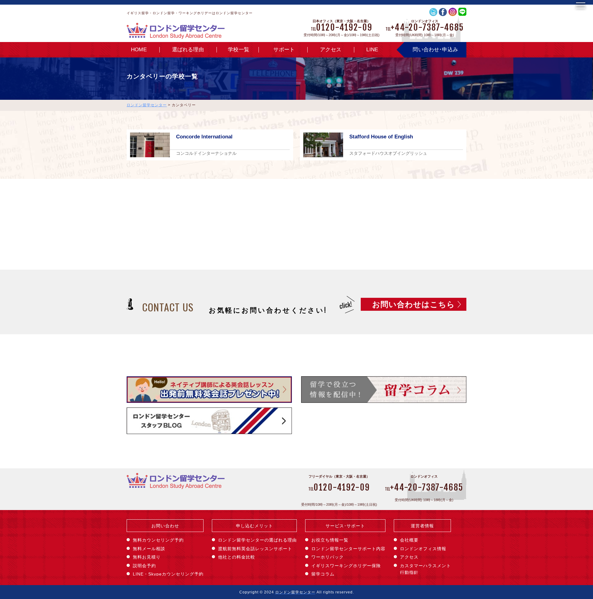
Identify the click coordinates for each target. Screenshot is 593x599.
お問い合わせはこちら (413, 304)
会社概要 (409, 540)
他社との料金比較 (236, 557)
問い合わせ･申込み (435, 49)
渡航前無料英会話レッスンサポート (255, 548)
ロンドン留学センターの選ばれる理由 (257, 540)
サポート (284, 49)
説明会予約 (144, 565)
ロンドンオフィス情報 (423, 548)
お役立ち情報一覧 (329, 540)
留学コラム (322, 574)
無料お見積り (147, 557)
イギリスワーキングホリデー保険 (346, 565)
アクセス (330, 49)
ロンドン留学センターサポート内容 (348, 548)
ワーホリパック (327, 557)
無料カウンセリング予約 (158, 540)
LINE (372, 49)
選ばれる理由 (188, 49)
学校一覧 (238, 49)
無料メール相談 (149, 548)
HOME (139, 49)
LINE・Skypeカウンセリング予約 (168, 574)
